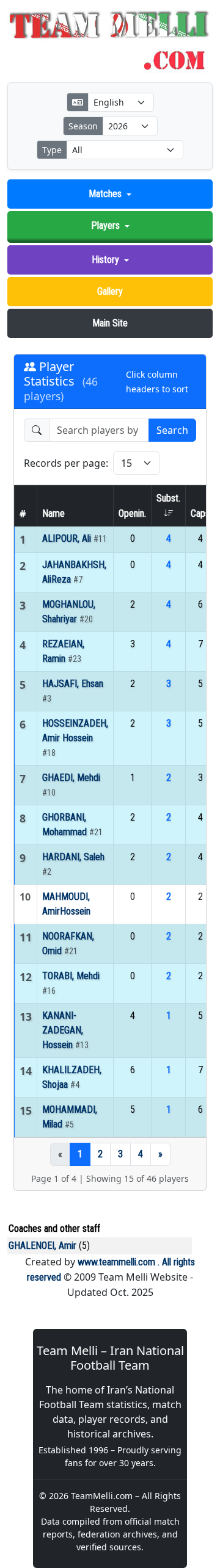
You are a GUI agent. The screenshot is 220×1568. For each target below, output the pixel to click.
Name (53, 513)
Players (105, 225)
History (105, 259)
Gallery (110, 291)
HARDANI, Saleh (73, 857)
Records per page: (66, 463)
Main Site (110, 323)
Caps (200, 513)
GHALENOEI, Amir (42, 1245)
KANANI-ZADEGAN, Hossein (62, 1030)
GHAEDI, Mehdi (71, 777)
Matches (105, 194)
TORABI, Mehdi (71, 976)
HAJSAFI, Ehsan (72, 683)
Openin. (132, 513)
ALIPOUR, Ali (68, 538)
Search (172, 430)
